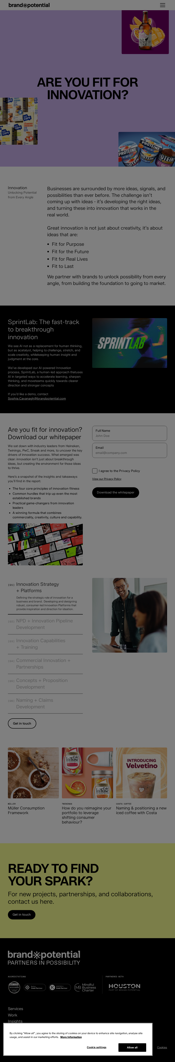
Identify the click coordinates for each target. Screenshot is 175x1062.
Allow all (132, 1047)
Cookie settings (96, 1047)
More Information (71, 1037)
